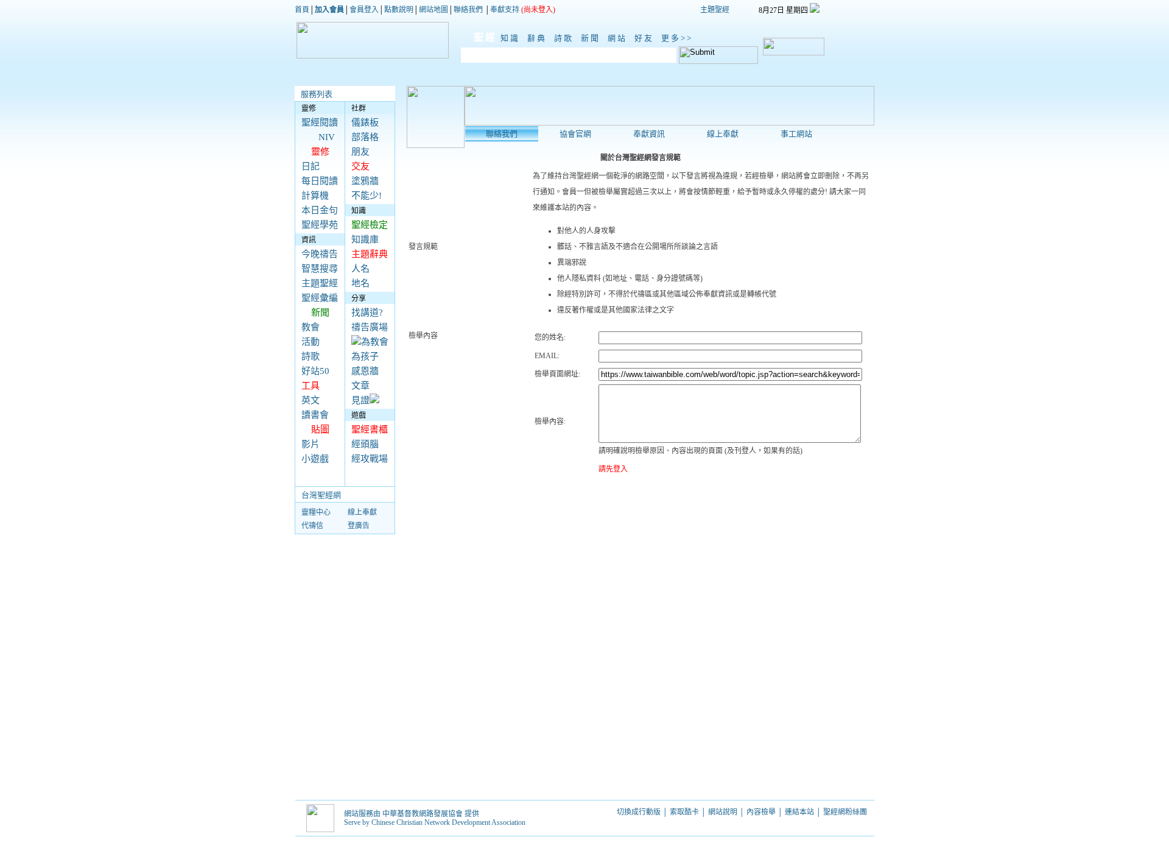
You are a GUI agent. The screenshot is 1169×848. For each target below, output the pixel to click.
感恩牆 (365, 371)
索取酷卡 (684, 812)
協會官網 (575, 133)
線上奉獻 (362, 512)
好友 (646, 38)
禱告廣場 (369, 327)
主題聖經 (714, 9)
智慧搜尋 (319, 269)
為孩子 (365, 356)
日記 (310, 166)
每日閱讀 (319, 181)
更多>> (677, 38)
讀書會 (315, 415)
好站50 (315, 371)
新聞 (592, 38)
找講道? (367, 312)
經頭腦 (365, 444)
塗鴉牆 (365, 181)
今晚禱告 (319, 254)
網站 (619, 38)
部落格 (365, 137)
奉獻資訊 (649, 133)
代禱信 (312, 525)
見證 (360, 400)
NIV (326, 137)
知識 (512, 38)
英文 (310, 400)
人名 (360, 269)
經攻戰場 (369, 459)
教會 (310, 327)
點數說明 (398, 9)
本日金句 (319, 210)
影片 (310, 444)
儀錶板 (365, 122)
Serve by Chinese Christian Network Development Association (434, 822)
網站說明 (722, 812)
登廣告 (359, 525)
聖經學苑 (319, 225)
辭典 (538, 38)
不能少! (366, 195)
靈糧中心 (316, 512)
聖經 (479, 37)
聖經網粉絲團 (846, 812)
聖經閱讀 (319, 122)
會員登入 (364, 9)
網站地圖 (433, 9)
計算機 (315, 195)
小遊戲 (315, 459)
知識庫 (365, 239)
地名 (360, 283)
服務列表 (316, 94)
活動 (310, 342)
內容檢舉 (761, 812)
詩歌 (565, 38)
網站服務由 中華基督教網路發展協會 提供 (411, 814)
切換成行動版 (639, 812)
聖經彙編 (319, 298)
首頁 (302, 9)
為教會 (374, 342)
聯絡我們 (468, 9)
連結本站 (799, 812)
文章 (360, 385)
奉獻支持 (504, 9)
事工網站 (796, 133)
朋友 (360, 152)
